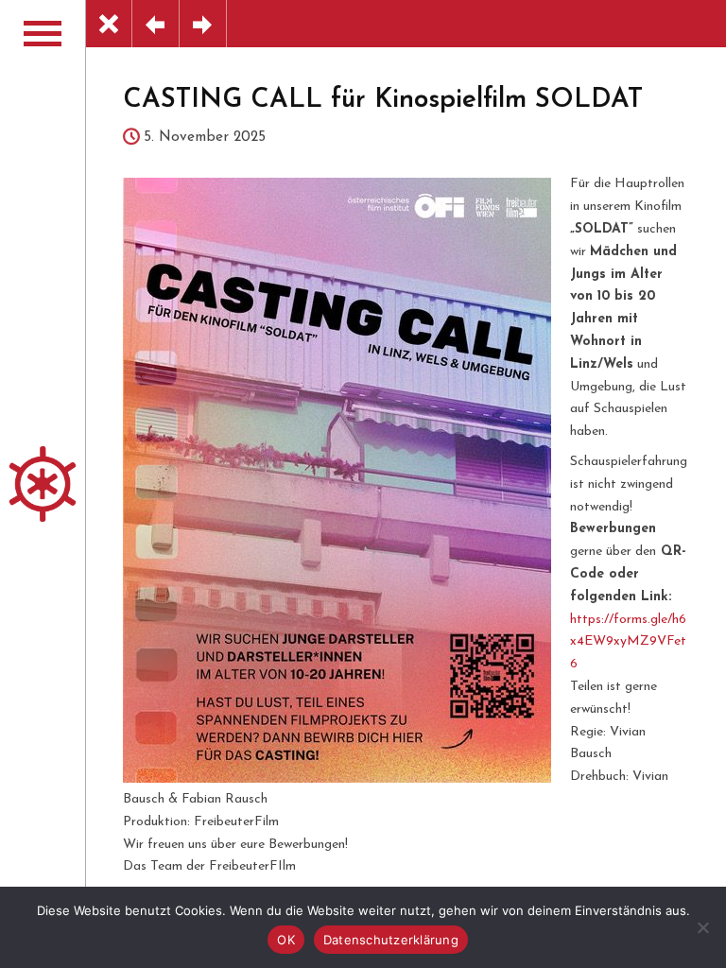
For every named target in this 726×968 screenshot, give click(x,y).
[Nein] (702, 927)
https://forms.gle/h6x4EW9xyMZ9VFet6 (628, 642)
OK (286, 939)
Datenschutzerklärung (390, 939)
